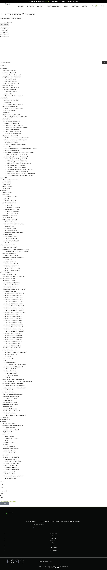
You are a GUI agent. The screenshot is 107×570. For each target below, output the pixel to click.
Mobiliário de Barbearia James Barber (13, 276)
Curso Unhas (6, 184)
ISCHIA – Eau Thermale (9, 219)
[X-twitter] (12, 561)
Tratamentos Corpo (10, 230)
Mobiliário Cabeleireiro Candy (13, 297)
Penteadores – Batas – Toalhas (13, 104)
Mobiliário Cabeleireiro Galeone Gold (15, 312)
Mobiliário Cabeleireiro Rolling (13, 335)
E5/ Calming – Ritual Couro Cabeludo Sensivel (19, 169)
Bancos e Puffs (9, 358)
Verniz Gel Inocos (10, 446)
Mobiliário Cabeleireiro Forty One (14, 310)
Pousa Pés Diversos (10, 373)
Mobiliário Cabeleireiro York (13, 343)
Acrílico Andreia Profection (12, 461)
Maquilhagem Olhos (10, 238)
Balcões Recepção (10, 354)
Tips (6, 440)
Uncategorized (5, 419)
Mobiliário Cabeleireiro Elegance (14, 306)
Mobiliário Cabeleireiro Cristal (13, 303)
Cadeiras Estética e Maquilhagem (12, 394)
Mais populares (5, 28)
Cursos (3, 178)
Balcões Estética (7, 392)
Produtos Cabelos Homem (10, 87)
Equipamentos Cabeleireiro (10, 115)
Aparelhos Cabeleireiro (9, 106)
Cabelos (3, 98)
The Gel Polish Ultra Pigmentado (14, 476)
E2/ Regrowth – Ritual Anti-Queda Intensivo (19, 163)
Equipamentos (7, 432)
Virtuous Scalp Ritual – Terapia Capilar (15, 159)
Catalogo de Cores (10, 291)
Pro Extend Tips (9, 474)
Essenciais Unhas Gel (11, 467)
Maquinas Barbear (10, 79)
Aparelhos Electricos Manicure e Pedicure (16, 251)
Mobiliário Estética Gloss (10, 404)
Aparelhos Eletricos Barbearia (11, 75)
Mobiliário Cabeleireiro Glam (13, 316)
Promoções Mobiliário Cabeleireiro (12, 383)
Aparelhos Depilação (11, 196)
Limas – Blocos (9, 436)
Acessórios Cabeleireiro (9, 100)
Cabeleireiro (6, 182)
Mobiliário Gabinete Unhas (10, 448)
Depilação (6, 194)
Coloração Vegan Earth (11, 129)
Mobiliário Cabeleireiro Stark (13, 339)
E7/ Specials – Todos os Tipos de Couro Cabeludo (21, 173)
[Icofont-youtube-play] (22, 561)
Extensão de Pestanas (9, 215)
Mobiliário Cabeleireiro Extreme (14, 308)
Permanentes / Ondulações (12, 133)
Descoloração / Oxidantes (12, 131)
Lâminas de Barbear (10, 91)
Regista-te (48, 1)
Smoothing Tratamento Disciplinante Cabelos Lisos (19, 152)
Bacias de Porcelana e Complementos (15, 352)
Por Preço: (4, 34)
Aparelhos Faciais (12, 213)
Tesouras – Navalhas (9, 89)
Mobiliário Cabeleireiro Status (13, 341)
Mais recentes (5, 32)
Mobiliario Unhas (8, 406)
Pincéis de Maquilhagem (11, 240)
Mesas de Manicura (10, 408)
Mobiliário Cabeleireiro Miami (13, 320)
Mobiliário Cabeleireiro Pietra (13, 333)
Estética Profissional (8, 203)
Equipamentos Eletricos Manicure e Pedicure (15, 249)
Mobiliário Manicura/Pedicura (11, 348)
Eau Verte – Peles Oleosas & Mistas (14, 224)
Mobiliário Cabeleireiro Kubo (13, 318)
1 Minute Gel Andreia (10, 459)
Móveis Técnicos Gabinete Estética (14, 415)
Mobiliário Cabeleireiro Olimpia (13, 329)
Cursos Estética (7, 186)
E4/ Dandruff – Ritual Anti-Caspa (16, 167)
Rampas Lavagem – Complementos (15, 387)
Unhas (3, 421)
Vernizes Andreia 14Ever (11, 270)
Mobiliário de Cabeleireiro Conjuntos (13, 289)
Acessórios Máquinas (9, 73)
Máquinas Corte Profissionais (11, 77)
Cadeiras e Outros (10, 450)
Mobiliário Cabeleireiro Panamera (14, 331)
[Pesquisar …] (93, 6)
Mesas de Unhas (9, 453)
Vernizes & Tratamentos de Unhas (12, 257)
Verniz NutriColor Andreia (12, 268)
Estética (3, 190)
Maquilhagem (7, 234)
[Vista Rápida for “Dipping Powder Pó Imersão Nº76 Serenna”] (5, 47)
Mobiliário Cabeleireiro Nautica (13, 327)
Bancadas (7, 356)
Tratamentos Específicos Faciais (14, 232)
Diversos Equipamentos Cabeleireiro (15, 117)
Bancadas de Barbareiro (11, 282)
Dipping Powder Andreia (12, 463)
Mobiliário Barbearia (7, 272)
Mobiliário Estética (6, 390)
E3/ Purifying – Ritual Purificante (16, 165)
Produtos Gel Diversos (11, 438)
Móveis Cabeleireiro (8, 350)
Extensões (6, 119)
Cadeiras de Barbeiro (9, 274)
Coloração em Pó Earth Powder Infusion (16, 127)
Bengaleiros (8, 360)
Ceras (6, 199)
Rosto (6, 243)
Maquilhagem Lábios (10, 236)
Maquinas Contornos (11, 81)
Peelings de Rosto (10, 228)
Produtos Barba (7, 85)
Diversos (5, 112)
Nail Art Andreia (9, 471)
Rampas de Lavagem (11, 287)
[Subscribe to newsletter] (33, 527)
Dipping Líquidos (9, 427)
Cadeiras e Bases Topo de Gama (16, 364)
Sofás (6, 377)
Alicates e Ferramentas (9, 247)
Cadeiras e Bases (10, 362)
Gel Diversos (6, 434)
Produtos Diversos (10, 201)
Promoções (4, 417)
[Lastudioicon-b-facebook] (8, 561)
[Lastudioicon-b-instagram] (17, 561)
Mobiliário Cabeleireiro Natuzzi (13, 324)
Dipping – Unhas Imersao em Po (12, 425)
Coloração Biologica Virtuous (13, 125)
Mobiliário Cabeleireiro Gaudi (13, 314)
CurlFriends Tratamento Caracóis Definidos (17, 138)
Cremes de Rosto (10, 222)
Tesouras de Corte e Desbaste (13, 96)
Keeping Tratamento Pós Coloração (15, 144)
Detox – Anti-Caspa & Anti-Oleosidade (15, 140)
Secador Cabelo (9, 110)
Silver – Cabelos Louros (11, 150)
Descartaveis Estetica (13, 207)
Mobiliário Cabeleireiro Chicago (14, 301)
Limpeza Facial (9, 226)
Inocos (5, 444)
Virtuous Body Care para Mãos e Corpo (16, 157)
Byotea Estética (7, 192)
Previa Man (8, 146)
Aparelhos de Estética (11, 209)
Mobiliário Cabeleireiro (7, 278)
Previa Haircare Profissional (10, 121)
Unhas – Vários (9, 442)
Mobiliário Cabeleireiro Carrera (13, 299)
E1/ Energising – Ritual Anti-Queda (16, 161)
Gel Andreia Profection (11, 469)
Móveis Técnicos (9, 371)
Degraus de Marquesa (11, 398)
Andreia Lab (8, 259)
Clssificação (4, 30)
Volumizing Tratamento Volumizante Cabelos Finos (19, 175)
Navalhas (7, 94)
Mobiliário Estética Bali (9, 402)
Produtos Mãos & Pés (9, 253)
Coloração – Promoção (11, 123)
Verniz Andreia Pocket (11, 266)
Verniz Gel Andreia (10, 478)
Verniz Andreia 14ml (10, 264)
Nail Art (5, 455)
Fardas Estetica (7, 217)
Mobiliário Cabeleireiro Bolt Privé (14, 293)
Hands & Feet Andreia (11, 255)
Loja (5, 18)
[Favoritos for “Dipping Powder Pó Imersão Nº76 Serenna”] (13, 43)
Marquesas (8, 400)
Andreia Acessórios (8, 423)
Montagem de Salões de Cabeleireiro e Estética (18, 381)
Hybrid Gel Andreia (10, 261)
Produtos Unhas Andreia (10, 457)
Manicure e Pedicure (7, 245)
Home (1, 18)
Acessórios (8, 205)
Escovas (7, 102)
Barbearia (4, 68)
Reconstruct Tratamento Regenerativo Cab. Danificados (20, 148)
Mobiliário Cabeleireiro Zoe (12, 345)
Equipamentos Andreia (11, 465)
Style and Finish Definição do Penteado (16, 154)
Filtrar (3, 491)
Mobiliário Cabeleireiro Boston (13, 295)
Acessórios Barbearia (9, 70)
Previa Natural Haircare (9, 136)
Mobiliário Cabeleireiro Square (13, 337)
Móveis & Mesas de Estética (11, 411)
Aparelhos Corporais (12, 211)
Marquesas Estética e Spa (10, 396)
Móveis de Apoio (9, 369)
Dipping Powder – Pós (11, 429)
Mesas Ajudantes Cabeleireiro (13, 366)
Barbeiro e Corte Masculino (10, 180)
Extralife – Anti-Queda (11, 142)
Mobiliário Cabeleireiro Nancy (13, 322)
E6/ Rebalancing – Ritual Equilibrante (17, 171)
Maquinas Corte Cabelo (11, 83)
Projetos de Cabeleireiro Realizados (13, 379)
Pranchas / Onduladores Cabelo (14, 108)
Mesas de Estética (10, 413)
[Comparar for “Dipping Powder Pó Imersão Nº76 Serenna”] (18, 43)
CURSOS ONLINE (8, 188)
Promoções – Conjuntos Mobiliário (14, 385)
